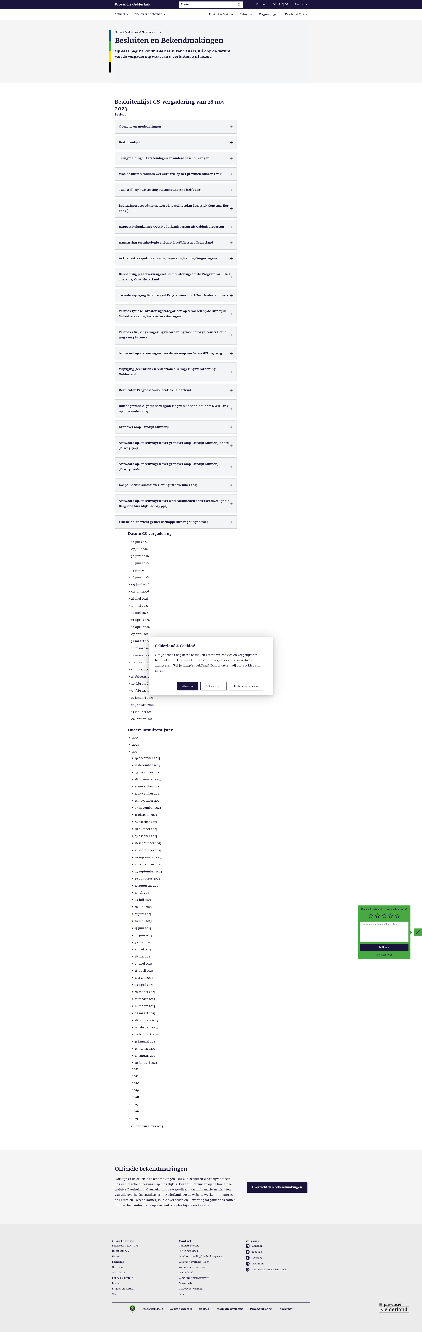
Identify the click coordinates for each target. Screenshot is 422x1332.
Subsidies (246, 14)
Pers (181, 1294)
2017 (135, 1104)
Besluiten (130, 32)
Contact (261, 4)
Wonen (116, 1294)
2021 (135, 1076)
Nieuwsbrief (186, 1273)
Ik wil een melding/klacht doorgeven (200, 1256)
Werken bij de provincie (192, 1267)
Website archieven (181, 1309)
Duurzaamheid (121, 1251)
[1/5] (371, 916)
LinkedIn (257, 1246)
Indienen (384, 947)
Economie (118, 1262)
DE (286, 4)
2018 (135, 1097)
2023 (135, 751)
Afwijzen (187, 686)
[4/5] (390, 916)
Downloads (185, 1283)
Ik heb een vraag (188, 1251)
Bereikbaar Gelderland (125, 1246)
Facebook (257, 1258)
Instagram (258, 1264)
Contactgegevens (189, 1246)
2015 (135, 1118)
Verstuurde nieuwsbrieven (194, 1278)
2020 (135, 1083)
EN (281, 4)
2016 (135, 1111)
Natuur (116, 1256)
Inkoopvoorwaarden (191, 1289)
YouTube (257, 1252)
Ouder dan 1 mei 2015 (147, 1126)
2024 (135, 744)
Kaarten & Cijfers (296, 14)
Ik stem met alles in (246, 686)
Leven (115, 1283)
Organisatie (118, 1273)
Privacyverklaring (261, 1309)
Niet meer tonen (384, 954)
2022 (135, 1069)
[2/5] (377, 916)
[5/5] (397, 916)
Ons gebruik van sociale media (269, 1270)
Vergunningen (268, 14)
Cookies (204, 1309)
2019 (135, 1090)
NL (275, 4)
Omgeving (118, 1267)
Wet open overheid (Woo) (194, 1262)
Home (118, 32)
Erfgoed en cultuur (123, 1289)
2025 (135, 737)
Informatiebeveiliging (229, 1309)
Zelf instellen (213, 686)
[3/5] (384, 916)
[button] (121, 14)
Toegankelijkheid (152, 1309)
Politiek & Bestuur (221, 14)
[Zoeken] (239, 4)
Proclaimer (285, 1309)
